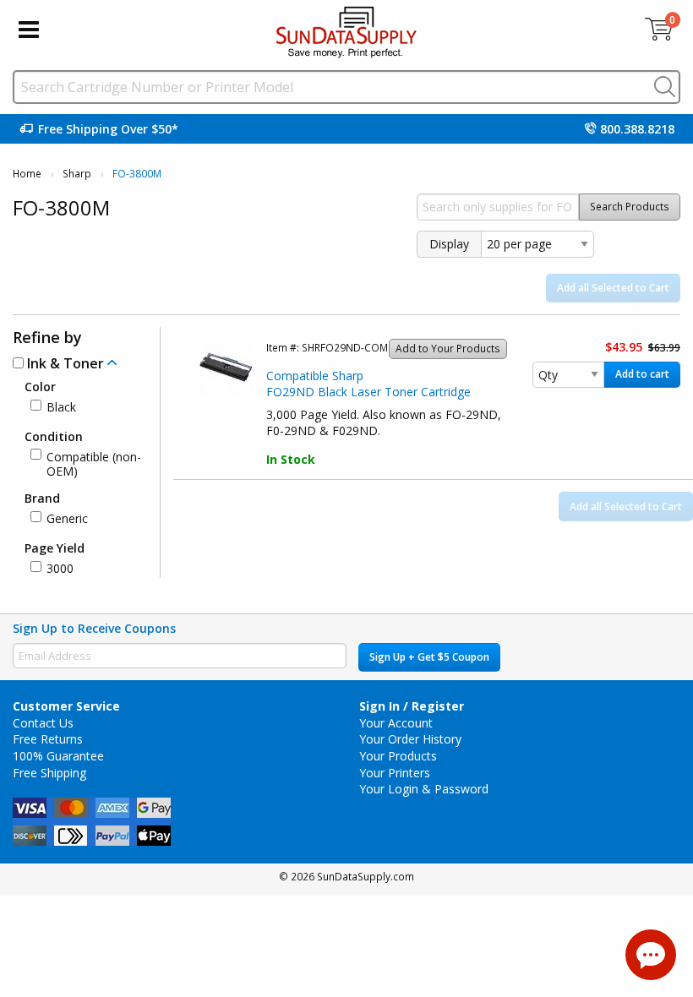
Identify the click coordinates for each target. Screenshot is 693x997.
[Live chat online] (650, 954)
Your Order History (410, 739)
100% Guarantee (58, 756)
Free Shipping (49, 773)
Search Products (629, 206)
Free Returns (48, 739)
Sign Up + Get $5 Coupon (429, 657)
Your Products (398, 756)
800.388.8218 (637, 129)
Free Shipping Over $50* (108, 129)
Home (27, 173)
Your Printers (394, 773)
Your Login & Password (423, 789)
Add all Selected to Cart (613, 288)
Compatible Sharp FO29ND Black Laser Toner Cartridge (368, 384)
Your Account (396, 723)
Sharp (77, 173)
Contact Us (43, 723)
